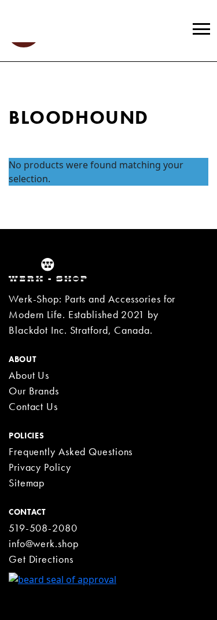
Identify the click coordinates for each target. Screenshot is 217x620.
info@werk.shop (44, 543)
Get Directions (41, 559)
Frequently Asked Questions (71, 451)
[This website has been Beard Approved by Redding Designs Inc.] (62, 578)
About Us (29, 375)
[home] (48, 269)
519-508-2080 (43, 527)
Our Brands (34, 390)
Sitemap (27, 482)
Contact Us (33, 406)
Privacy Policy (40, 467)
